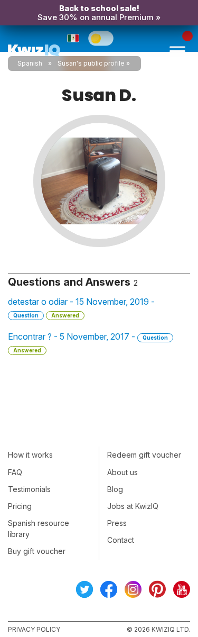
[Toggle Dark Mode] (101, 38)
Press (117, 522)
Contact (120, 539)
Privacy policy (34, 629)
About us (122, 472)
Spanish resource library (38, 528)
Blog (115, 489)
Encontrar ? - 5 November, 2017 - (88, 342)
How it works (30, 454)
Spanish (29, 63)
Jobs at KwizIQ (132, 506)
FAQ (15, 472)
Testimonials (29, 489)
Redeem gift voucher (144, 454)
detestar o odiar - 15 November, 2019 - (81, 307)
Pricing (20, 506)
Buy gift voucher (36, 551)
